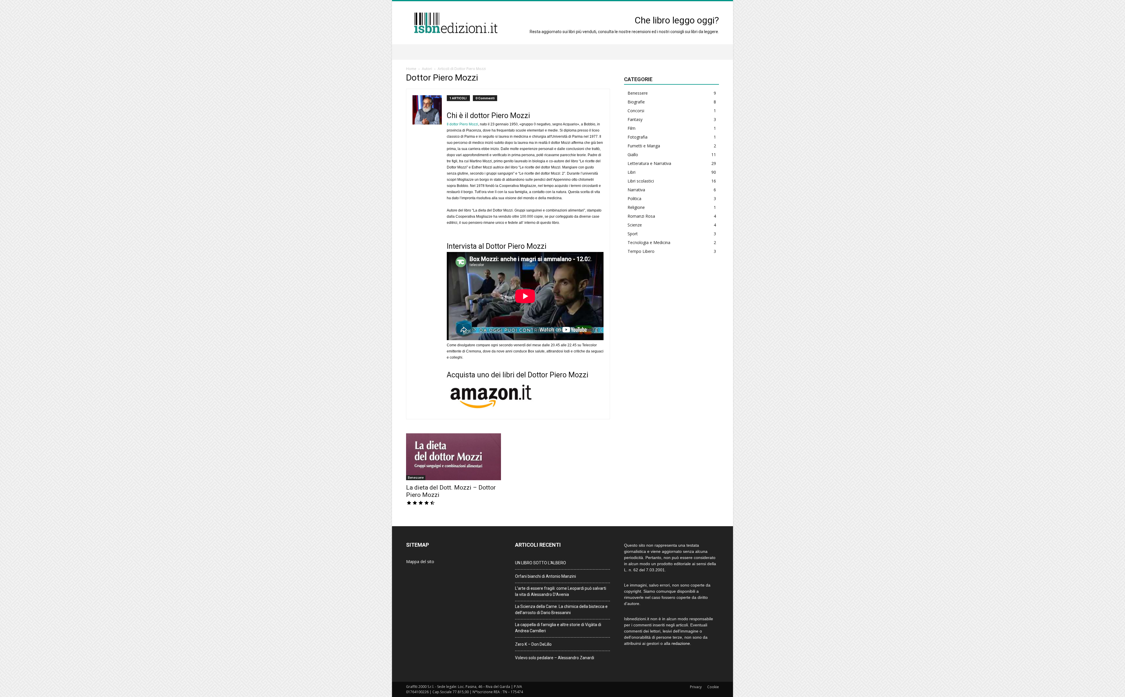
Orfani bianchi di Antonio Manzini (545, 576)
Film (631, 128)
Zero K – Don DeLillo (533, 644)
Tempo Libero (641, 251)
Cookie (713, 686)
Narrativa (636, 189)
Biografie (636, 102)
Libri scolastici (641, 181)
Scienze (635, 225)
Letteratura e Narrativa (649, 163)
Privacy (696, 686)
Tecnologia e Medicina (649, 242)
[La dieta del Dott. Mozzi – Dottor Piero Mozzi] (453, 456)
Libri (631, 172)
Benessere (416, 478)
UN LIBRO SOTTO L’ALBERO (540, 562)
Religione (636, 207)
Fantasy (635, 119)
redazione (680, 643)
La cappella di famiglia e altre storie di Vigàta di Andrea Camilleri (558, 627)
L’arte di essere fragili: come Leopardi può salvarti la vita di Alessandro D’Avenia (560, 591)
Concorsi (636, 110)
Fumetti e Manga (644, 146)
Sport (633, 233)
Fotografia (637, 137)
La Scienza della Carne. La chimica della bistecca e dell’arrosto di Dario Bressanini (561, 609)
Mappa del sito (420, 561)
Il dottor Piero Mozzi (462, 124)
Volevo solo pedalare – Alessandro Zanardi (554, 657)
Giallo (633, 154)
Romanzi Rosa (641, 216)
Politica (634, 198)
